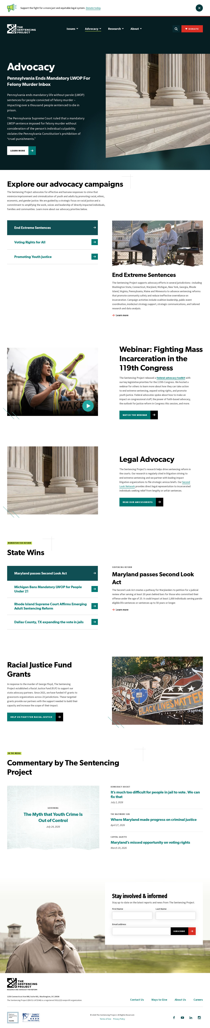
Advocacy (91, 29)
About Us (180, 999)
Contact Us (137, 999)
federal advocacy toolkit (171, 377)
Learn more (17, 150)
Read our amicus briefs (138, 502)
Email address (119, 924)
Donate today (93, 8)
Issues (71, 29)
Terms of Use (105, 1019)
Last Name (161, 909)
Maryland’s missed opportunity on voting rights (150, 842)
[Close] (199, 8)
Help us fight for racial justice (31, 716)
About (135, 29)
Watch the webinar (135, 414)
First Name (117, 909)
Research (114, 29)
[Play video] (88, 406)
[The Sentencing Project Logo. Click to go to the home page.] (21, 28)
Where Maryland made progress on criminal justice (154, 819)
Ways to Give (159, 999)
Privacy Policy (119, 1019)
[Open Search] (176, 28)
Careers (198, 999)
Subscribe (179, 931)
